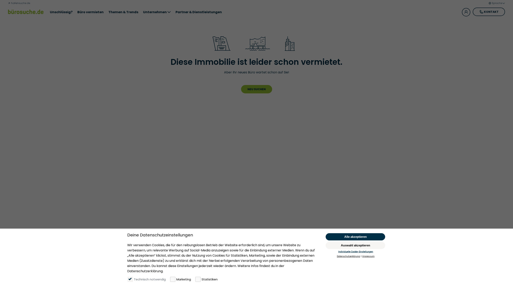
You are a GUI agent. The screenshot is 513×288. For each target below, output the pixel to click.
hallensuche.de (20, 3)
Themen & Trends (123, 12)
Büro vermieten (90, 12)
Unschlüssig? (61, 12)
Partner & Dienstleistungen (199, 12)
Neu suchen (256, 89)
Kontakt (491, 12)
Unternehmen (155, 12)
